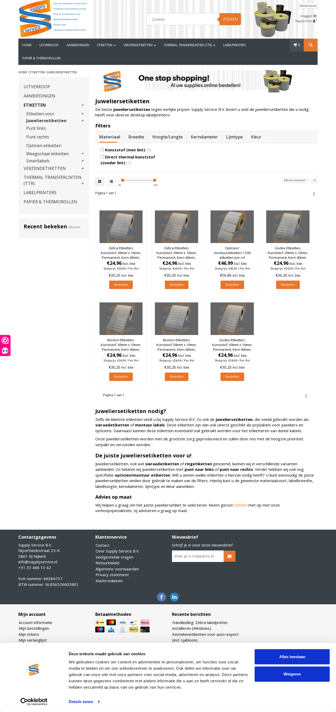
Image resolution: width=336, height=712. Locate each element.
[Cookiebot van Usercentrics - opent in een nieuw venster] (34, 702)
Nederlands (308, 6)
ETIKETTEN (105, 45)
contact (240, 505)
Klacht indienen (109, 580)
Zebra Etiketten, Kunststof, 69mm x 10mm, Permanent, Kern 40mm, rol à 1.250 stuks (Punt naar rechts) (121, 258)
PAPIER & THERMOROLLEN (41, 58)
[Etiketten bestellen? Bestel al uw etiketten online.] (53, 18)
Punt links (36, 128)
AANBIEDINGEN (77, 45)
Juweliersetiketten (62, 72)
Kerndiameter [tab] (204, 137)
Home (27, 45)
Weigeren (292, 674)
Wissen (74, 227)
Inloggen (306, 16)
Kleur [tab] (256, 137)
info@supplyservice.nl (37, 561)
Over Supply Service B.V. (117, 551)
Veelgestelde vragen (114, 557)
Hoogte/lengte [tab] (167, 137)
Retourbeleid (107, 562)
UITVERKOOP (49, 45)
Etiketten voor (40, 114)
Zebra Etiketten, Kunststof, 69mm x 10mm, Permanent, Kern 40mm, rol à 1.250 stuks (176, 255)
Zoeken (230, 19)
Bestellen (121, 284)
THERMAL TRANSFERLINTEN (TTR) (188, 45)
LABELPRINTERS (234, 45)
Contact (102, 545)
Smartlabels (38, 161)
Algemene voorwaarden (117, 568)
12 (314, 180)
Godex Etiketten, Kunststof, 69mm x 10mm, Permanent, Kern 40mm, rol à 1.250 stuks (288, 255)
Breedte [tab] (136, 137)
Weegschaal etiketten (47, 154)
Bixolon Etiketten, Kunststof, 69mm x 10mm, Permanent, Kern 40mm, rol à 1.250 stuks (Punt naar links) (121, 350)
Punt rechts (37, 137)
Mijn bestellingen (34, 628)
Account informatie (35, 622)
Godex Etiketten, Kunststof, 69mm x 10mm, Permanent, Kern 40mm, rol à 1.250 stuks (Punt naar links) (232, 350)
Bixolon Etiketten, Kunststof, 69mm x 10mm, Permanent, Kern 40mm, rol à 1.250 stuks (176, 347)
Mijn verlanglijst (33, 640)
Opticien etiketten (43, 145)
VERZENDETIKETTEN (138, 45)
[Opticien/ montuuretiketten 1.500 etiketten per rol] (232, 226)
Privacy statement (112, 574)
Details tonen (81, 701)
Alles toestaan (292, 656)
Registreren (304, 21)
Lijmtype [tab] (234, 137)
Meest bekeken (295, 180)
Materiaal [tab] (109, 137)
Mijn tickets (29, 634)
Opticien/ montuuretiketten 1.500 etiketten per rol (232, 253)
